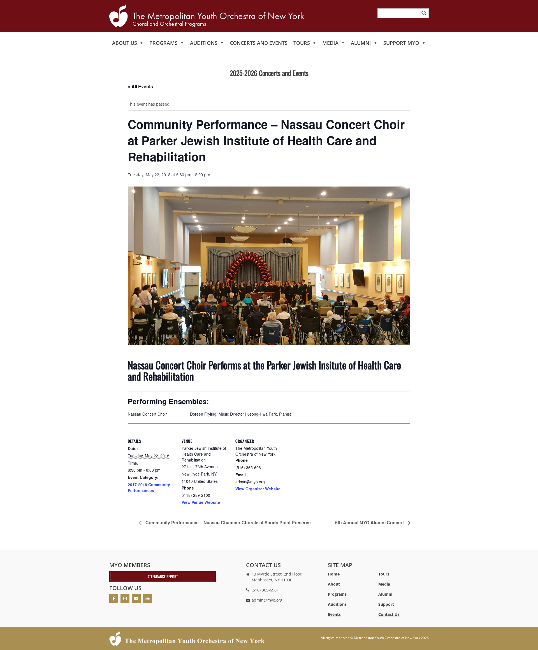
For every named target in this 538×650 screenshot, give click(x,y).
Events (334, 614)
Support (386, 604)
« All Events (140, 86)
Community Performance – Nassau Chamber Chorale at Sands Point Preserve (227, 522)
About (334, 584)
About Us (124, 42)
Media (330, 42)
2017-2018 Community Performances (149, 487)
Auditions (203, 42)
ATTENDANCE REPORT (162, 576)
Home (334, 574)
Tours (301, 42)
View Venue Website (201, 502)
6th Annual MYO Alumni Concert (370, 522)
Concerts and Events (258, 42)
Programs (163, 42)
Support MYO (401, 42)
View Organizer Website (257, 488)
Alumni (361, 42)
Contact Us (389, 614)
